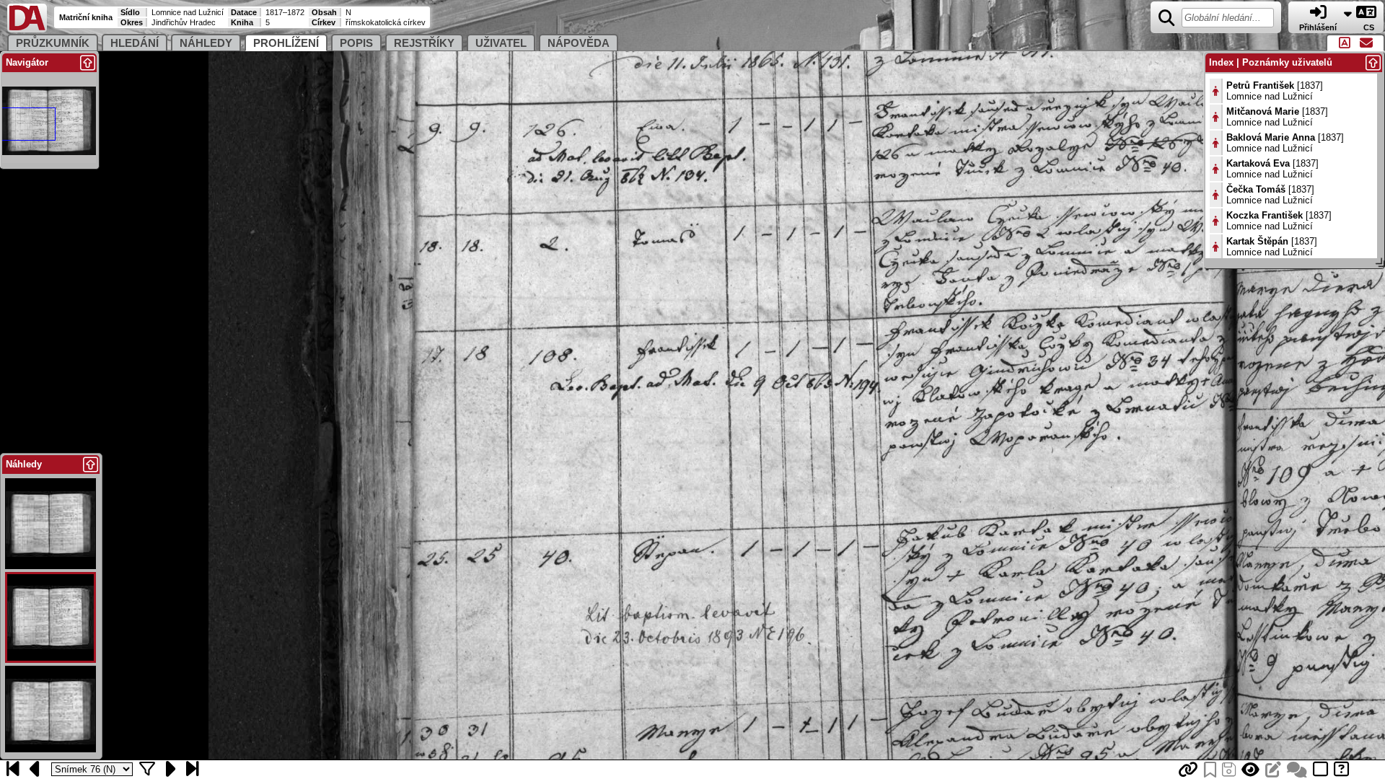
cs (1369, 27)
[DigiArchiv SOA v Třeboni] (27, 29)
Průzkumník (52, 43)
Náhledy (206, 43)
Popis (356, 43)
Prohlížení (286, 43)
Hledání (134, 43)
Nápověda (579, 43)
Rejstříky (424, 43)
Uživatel (501, 43)
